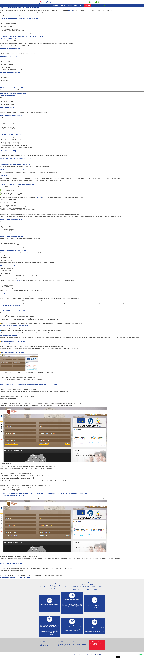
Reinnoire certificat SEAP (61, 645)
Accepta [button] (118, 657)
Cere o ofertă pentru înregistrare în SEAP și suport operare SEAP (15, 341)
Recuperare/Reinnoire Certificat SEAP (63, 644)
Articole (75, 5)
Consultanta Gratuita (97, 647)
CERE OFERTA (26, 577)
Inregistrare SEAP (60, 641)
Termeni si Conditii (76, 642)
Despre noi (69, 5)
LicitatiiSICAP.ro (39, 197)
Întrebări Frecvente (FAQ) (44, 645)
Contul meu (75, 641)
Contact (81, 5)
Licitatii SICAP (55, 5)
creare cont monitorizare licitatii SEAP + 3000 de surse (12, 352)
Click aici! (87, 493)
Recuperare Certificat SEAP (61, 642)
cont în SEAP (4, 221)
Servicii (62, 5)
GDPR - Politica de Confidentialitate (79, 644)
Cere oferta (88, 5)
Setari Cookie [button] (112, 657)
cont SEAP (70, 10)
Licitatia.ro (19, 280)
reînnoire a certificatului (13, 109)
